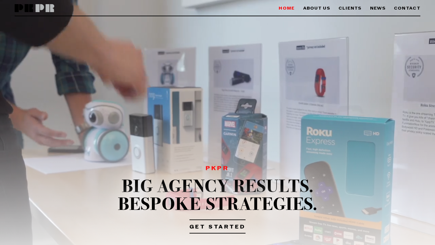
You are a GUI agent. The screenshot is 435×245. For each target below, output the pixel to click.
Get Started (217, 227)
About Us (316, 8)
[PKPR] (34, 8)
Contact (407, 8)
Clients (350, 8)
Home (287, 8)
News (378, 8)
